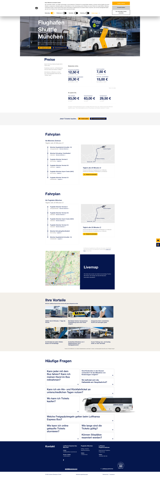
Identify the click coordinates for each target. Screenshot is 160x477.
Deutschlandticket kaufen (61, 47)
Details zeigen (95, 13)
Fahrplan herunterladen (91, 174)
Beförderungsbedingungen (82, 474)
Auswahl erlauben (121, 7)
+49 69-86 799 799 (103, 456)
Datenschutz (106, 474)
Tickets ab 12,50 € (45, 47)
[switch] (64, 13)
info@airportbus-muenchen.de (70, 451)
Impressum (112, 474)
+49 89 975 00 (84, 454)
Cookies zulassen (121, 3)
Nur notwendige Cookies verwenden (121, 12)
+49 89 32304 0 (66, 456)
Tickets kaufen (84, 118)
